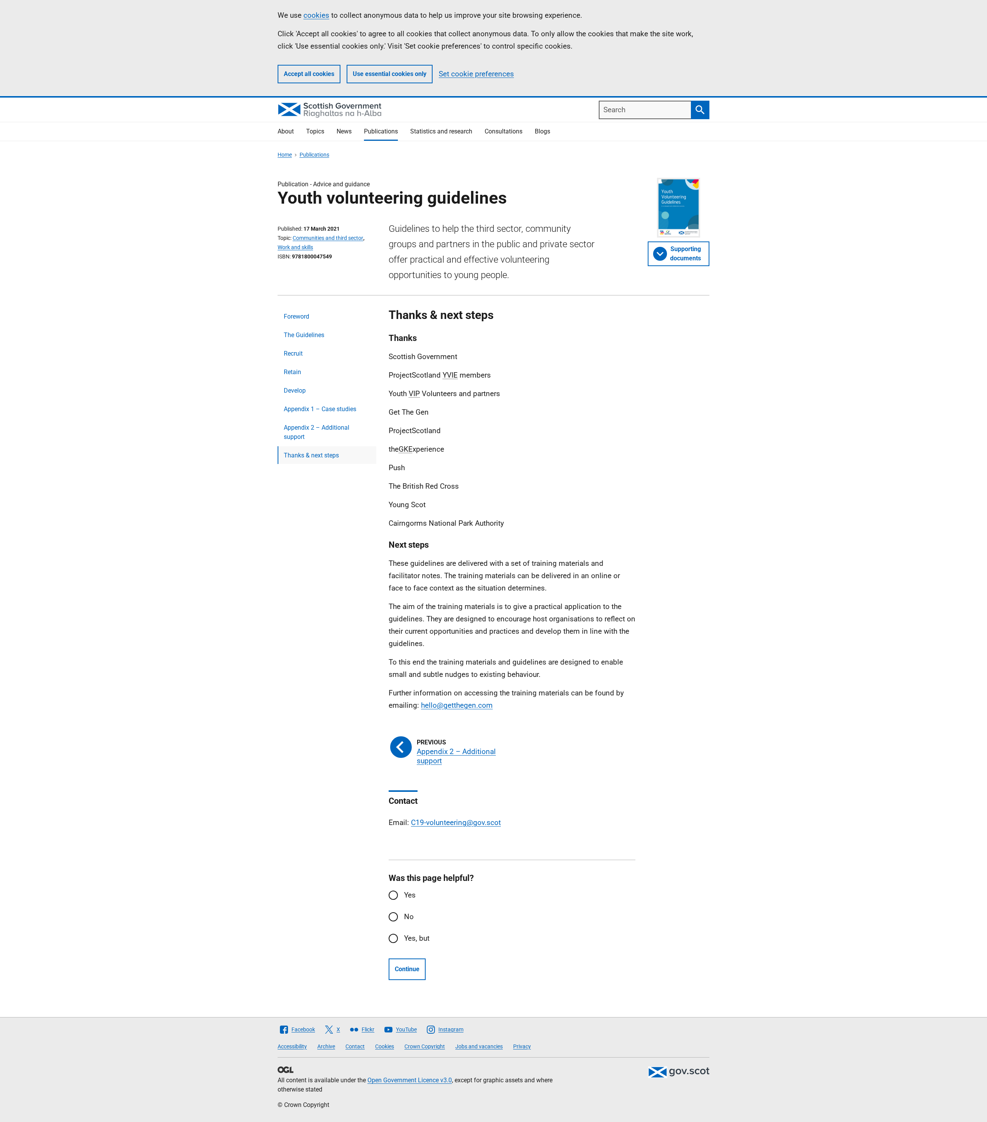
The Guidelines (304, 335)
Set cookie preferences (476, 73)
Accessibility (292, 1046)
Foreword (296, 316)
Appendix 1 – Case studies (320, 409)
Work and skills (295, 247)
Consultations (503, 131)
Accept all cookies (309, 74)
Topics (315, 131)
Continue (407, 969)
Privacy (522, 1046)
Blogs (542, 131)
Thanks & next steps (311, 455)
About (286, 131)
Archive (326, 1046)
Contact (355, 1046)
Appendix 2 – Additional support (316, 432)
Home (285, 155)
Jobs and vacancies (479, 1046)
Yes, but (416, 938)
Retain (292, 372)
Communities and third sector (328, 238)
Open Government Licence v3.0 (409, 1080)
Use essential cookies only (389, 74)
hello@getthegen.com (457, 705)
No (409, 916)
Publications (381, 131)
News (344, 131)
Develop (295, 390)
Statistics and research (441, 131)
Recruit (293, 353)
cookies (316, 15)
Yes (410, 895)
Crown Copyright (424, 1046)
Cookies (384, 1046)
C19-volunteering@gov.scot (456, 822)
